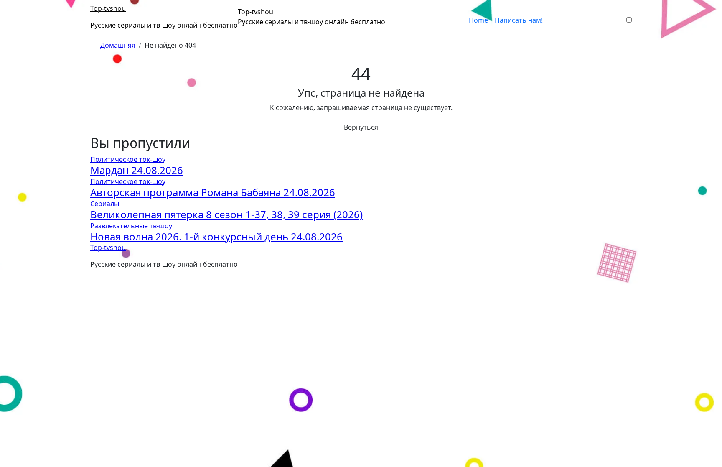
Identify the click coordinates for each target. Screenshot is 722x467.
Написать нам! (519, 20)
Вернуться (361, 127)
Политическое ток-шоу (127, 159)
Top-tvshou (108, 8)
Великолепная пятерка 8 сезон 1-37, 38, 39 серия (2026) (226, 214)
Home (478, 20)
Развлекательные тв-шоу (131, 225)
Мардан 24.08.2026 (136, 170)
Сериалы (104, 203)
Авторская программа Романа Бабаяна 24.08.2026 (212, 192)
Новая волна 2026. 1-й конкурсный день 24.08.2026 (216, 236)
